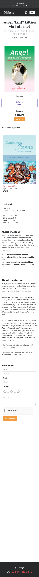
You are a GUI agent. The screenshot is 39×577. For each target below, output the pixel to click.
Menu (32, 12)
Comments (7, 397)
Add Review (8, 365)
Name (5, 369)
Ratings (6, 387)
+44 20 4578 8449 (19, 3)
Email (5, 378)
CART (23, 6)
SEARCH (14, 6)
